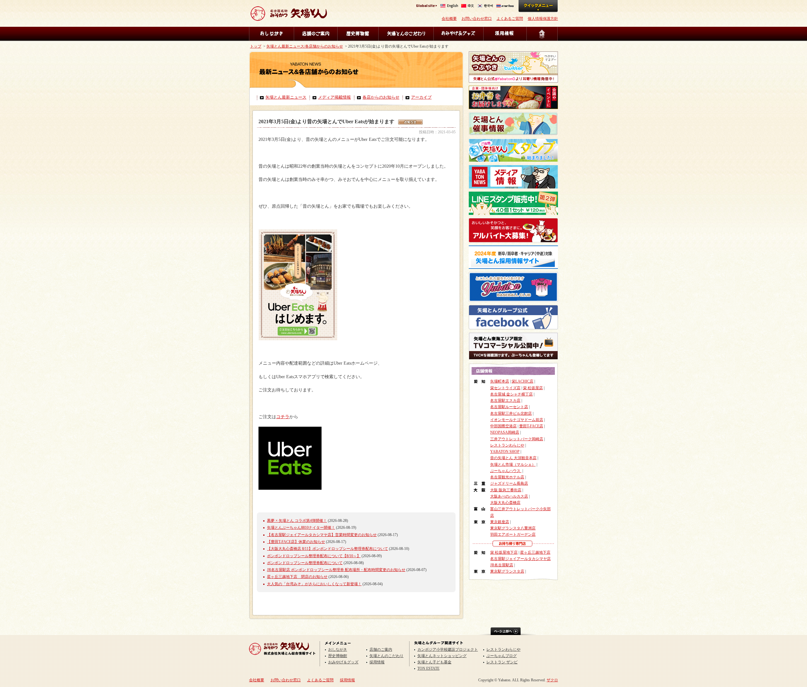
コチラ (282, 416)
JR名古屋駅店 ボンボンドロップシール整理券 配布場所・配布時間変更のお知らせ (336, 570)
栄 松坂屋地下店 (504, 552)
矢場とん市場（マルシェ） (513, 464)
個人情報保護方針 (543, 18)
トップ (255, 46)
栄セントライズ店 (505, 388)
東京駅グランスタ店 (507, 571)
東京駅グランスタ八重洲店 (513, 528)
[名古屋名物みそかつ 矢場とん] (288, 18)
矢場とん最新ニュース (285, 97)
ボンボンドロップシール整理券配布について (305, 563)
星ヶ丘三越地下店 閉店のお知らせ (297, 576)
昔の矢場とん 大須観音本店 (513, 458)
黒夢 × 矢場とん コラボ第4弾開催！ (297, 520)
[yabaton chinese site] (467, 6)
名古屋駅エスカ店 (505, 400)
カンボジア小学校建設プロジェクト (447, 649)
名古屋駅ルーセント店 (509, 407)
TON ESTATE (428, 668)
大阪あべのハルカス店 (509, 496)
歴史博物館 (357, 34)
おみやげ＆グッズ (458, 34)
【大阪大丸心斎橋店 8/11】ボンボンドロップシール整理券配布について (327, 548)
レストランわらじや (507, 445)
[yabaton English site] (449, 6)
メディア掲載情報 (334, 97)
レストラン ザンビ (502, 662)
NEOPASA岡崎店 (504, 432)
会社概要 (449, 18)
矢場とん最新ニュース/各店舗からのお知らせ (304, 46)
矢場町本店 (499, 381)
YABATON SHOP (505, 451)
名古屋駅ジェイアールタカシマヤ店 (520, 559)
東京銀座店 (499, 522)
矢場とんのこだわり (405, 34)
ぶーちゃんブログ (501, 656)
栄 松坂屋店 (533, 388)
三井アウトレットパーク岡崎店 (516, 439)
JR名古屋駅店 (501, 565)
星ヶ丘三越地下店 (535, 552)
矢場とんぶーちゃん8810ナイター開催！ (301, 527)
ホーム (542, 34)
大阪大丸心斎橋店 (505, 502)
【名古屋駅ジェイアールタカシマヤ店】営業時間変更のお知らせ (322, 535)
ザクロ (552, 680)
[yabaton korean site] (485, 6)
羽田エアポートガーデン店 (513, 534)
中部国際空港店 (503, 426)
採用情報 (504, 34)
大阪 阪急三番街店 (505, 490)
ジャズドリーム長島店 (509, 483)
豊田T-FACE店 (531, 426)
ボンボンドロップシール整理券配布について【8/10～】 (314, 556)
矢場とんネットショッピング (442, 656)
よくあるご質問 (509, 18)
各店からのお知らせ (381, 97)
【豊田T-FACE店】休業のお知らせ (296, 542)
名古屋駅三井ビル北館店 (511, 413)
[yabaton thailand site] (505, 6)
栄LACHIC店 (522, 381)
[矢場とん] (282, 657)
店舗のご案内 (315, 34)
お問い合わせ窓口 (477, 18)
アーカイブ (421, 97)
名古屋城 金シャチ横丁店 (511, 394)
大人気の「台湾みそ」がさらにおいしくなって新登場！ (314, 584)
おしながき (271, 34)
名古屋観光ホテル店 (507, 477)
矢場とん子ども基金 (434, 662)
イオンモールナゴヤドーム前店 (516, 420)
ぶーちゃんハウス (505, 471)
